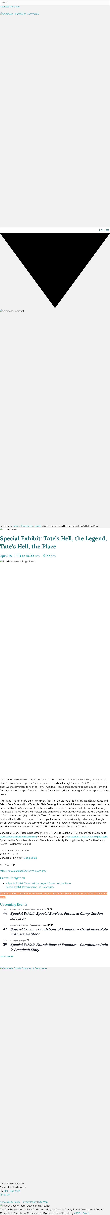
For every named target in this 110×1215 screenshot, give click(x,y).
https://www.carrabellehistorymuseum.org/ (23, 871)
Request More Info (10, 6)
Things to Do (27, 526)
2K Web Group (82, 1213)
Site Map (43, 1202)
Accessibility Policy (10, 1202)
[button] (102, 230)
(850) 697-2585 (12, 1191)
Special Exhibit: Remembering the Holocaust (30, 887)
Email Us (5, 1194)
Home (15, 526)
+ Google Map (29, 858)
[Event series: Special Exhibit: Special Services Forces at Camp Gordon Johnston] (48, 909)
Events (38, 526)
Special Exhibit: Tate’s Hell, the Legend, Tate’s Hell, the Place (38, 883)
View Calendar (6, 957)
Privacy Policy (29, 1202)
